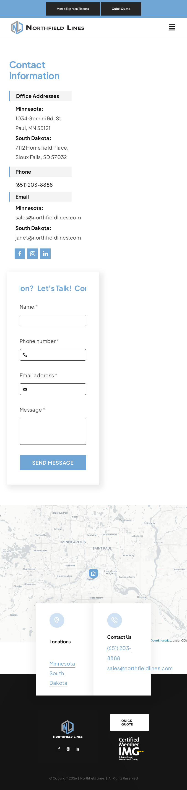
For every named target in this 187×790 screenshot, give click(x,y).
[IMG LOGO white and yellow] (129, 738)
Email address (38, 375)
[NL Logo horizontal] (49, 20)
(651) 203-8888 (34, 184)
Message (33, 409)
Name (29, 306)
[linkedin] (45, 253)
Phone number (39, 341)
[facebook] (20, 253)
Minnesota (62, 663)
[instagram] (32, 253)
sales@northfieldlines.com (140, 668)
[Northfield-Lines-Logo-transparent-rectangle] (68, 721)
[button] (93, 574)
